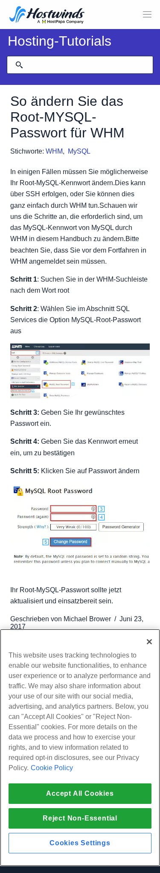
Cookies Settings (80, 843)
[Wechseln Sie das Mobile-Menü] (147, 14)
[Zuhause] (47, 15)
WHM (54, 151)
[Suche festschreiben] (19, 64)
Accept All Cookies (79, 793)
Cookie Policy (52, 767)
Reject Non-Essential (80, 818)
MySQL (79, 151)
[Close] (149, 641)
